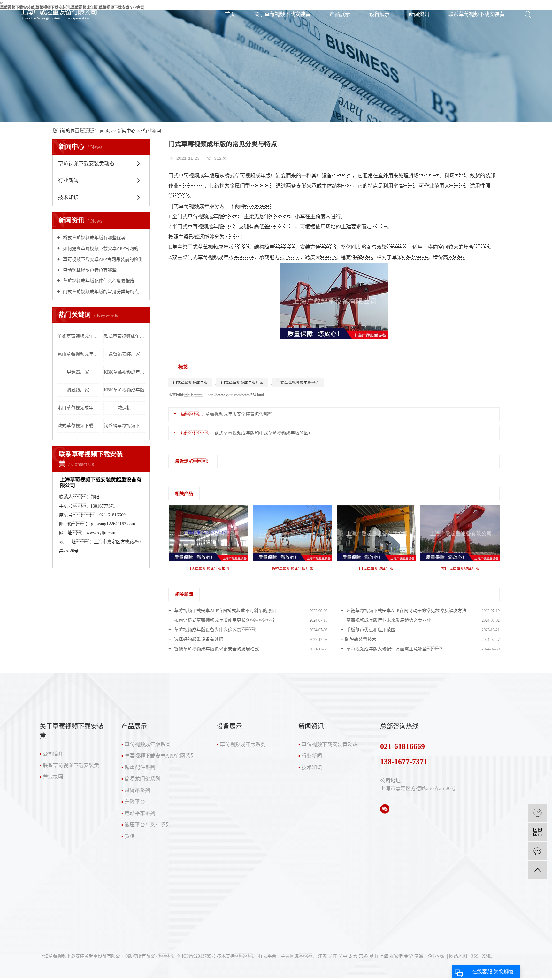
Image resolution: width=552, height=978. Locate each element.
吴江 (332, 956)
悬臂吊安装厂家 (124, 354)
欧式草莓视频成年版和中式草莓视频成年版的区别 (263, 433)
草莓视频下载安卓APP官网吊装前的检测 (102, 259)
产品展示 (340, 14)
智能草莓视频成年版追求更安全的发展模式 (216, 649)
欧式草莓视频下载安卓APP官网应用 (78, 425)
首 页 (105, 130)
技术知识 (68, 197)
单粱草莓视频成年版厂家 (78, 336)
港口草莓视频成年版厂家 (78, 407)
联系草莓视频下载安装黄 (476, 14)
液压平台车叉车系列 (148, 824)
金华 (408, 956)
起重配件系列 (140, 767)
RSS (475, 956)
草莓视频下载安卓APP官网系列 (160, 756)
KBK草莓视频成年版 (124, 390)
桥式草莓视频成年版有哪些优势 (94, 237)
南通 (418, 956)
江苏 (322, 956)
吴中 (342, 956)
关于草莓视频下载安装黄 (282, 14)
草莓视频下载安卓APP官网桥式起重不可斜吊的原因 (224, 610)
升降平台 (135, 801)
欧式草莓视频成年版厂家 (124, 336)
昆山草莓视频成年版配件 (78, 354)
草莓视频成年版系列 (243, 744)
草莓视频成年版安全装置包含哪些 (238, 414)
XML (487, 956)
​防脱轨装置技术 (360, 639)
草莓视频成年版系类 (148, 744)
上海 (383, 956)
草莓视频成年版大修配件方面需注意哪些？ (395, 649)
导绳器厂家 (78, 372)
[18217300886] (537, 813)
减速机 (124, 407)
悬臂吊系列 (137, 790)
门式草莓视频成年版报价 (298, 383)
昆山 (373, 956)
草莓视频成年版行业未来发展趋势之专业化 (388, 620)
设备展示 (379, 14)
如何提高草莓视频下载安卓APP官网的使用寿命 (103, 248)
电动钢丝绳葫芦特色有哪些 (89, 270)
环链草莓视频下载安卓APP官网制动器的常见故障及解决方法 (405, 610)
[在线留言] (537, 851)
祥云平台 (267, 956)
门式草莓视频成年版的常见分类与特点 (100, 291)
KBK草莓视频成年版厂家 (124, 372)
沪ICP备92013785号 (196, 956)
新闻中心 (126, 130)
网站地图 (458, 956)
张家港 (396, 956)
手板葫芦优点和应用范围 (370, 629)
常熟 (363, 956)
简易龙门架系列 (142, 779)
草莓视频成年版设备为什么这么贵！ (216, 629)
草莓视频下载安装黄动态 (86, 163)
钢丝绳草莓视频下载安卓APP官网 (124, 425)
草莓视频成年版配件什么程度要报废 (98, 280)
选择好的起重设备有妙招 (198, 639)
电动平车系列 (140, 813)
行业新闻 (152, 130)
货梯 (130, 836)
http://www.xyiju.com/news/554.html (235, 395)
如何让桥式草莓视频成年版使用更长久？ (225, 620)
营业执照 (53, 777)
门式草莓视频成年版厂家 (242, 383)
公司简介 (53, 754)
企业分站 (437, 956)
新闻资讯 (419, 14)
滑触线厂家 (78, 390)
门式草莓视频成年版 (190, 383)
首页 (230, 14)
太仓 (353, 956)
